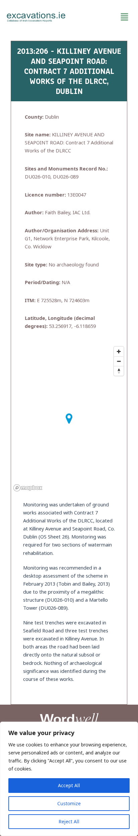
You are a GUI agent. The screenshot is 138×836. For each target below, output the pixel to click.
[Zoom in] (119, 351)
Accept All (69, 785)
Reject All (69, 821)
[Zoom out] (119, 361)
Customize (69, 803)
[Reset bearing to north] (119, 371)
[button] (101, 17)
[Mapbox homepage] (28, 488)
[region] (69, 779)
